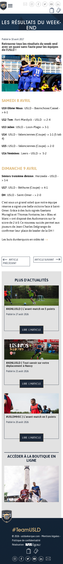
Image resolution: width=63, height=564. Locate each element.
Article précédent (10, 261)
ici (42, 239)
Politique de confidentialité (26, 540)
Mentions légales (50, 536)
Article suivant (44, 259)
